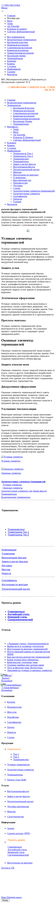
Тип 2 (16, 757)
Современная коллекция (19, 47)
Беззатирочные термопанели (21, 39)
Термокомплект (21, 159)
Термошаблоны (15, 58)
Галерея (11, 71)
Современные (16, 611)
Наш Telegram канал (11, 897)
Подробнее (6, 680)
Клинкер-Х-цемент (17, 29)
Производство (20, 183)
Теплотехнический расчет (26, 169)
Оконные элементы (11, 473)
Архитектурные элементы (26, 193)
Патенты (17, 199)
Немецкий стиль (17, 617)
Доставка (18, 185)
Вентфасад (12, 126)
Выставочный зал (22, 180)
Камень (11, 63)
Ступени (11, 66)
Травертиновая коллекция (20, 53)
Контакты (12, 74)
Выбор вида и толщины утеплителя (25, 646)
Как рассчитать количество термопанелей (28, 657)
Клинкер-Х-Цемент (23, 137)
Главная (11, 15)
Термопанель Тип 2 (23, 156)
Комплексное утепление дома (22, 662)
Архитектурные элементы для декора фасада (24, 491)
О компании (19, 177)
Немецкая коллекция (17, 45)
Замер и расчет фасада (24, 164)
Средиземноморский (20, 619)
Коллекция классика (17, 42)
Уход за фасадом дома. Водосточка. (25, 667)
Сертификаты (20, 196)
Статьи (16, 188)
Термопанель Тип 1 (23, 153)
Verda (10, 23)
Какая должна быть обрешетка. (23, 659)
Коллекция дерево (16, 55)
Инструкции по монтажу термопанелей (27, 649)
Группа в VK (7, 868)
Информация (13, 69)
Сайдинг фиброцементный (21, 31)
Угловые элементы (10, 461)
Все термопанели (16, 37)
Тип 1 (16, 754)
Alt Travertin (13, 26)
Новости (6, 573)
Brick (9, 21)
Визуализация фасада (24, 167)
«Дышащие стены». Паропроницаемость (28, 643)
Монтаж (17, 172)
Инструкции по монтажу (26, 175)
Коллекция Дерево (22, 121)
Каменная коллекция (17, 50)
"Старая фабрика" (10, 687)
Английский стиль (19, 614)
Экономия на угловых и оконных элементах (29, 670)
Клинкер (11, 61)
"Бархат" (5, 678)
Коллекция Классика (23, 108)
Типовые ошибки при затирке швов (25, 665)
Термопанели (14, 105)
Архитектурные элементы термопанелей (34, 191)
